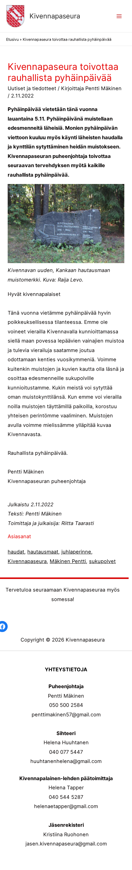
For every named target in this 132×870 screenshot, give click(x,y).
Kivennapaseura (54, 16)
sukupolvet (102, 561)
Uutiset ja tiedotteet (32, 88)
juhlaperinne (76, 552)
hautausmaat (42, 552)
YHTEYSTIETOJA (66, 669)
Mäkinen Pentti (68, 561)
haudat (16, 552)
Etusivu (12, 39)
